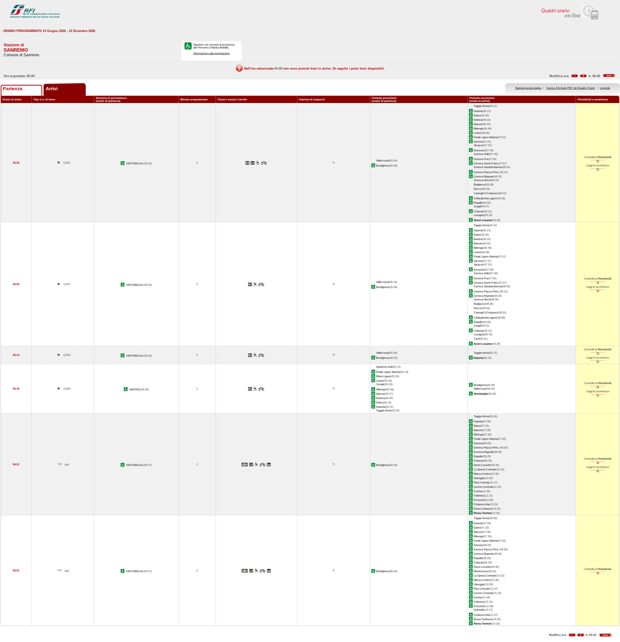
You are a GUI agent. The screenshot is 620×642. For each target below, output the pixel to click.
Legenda (605, 88)
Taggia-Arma (481, 105)
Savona (478, 141)
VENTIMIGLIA (134, 163)
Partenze (13, 88)
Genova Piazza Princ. (486, 172)
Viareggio (479, 478)
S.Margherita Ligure (485, 198)
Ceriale (380, 384)
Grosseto (479, 499)
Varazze (478, 145)
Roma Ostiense (483, 508)
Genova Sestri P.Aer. (486, 163)
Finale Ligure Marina (485, 137)
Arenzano (479, 150)
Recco (477, 188)
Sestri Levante (482, 465)
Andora (478, 119)
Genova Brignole (483, 176)
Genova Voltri (481, 153)
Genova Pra (481, 159)
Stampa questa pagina (528, 88)
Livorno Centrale (483, 486)
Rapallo (478, 202)
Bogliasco (479, 184)
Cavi (476, 338)
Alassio (478, 124)
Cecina (478, 491)
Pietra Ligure (383, 376)
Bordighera (382, 165)
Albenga (478, 128)
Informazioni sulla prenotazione (211, 53)
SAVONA (134, 389)
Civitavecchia (481, 504)
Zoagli (477, 206)
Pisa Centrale (481, 482)
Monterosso (481, 571)
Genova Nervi (482, 180)
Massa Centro (482, 473)
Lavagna (479, 215)
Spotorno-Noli (384, 366)
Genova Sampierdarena (488, 167)
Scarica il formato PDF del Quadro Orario (570, 88)
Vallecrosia (382, 160)
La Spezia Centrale (485, 469)
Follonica (479, 495)
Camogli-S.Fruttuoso (486, 193)
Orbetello (479, 609)
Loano (477, 132)
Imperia (478, 111)
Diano (477, 115)
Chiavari (478, 211)
